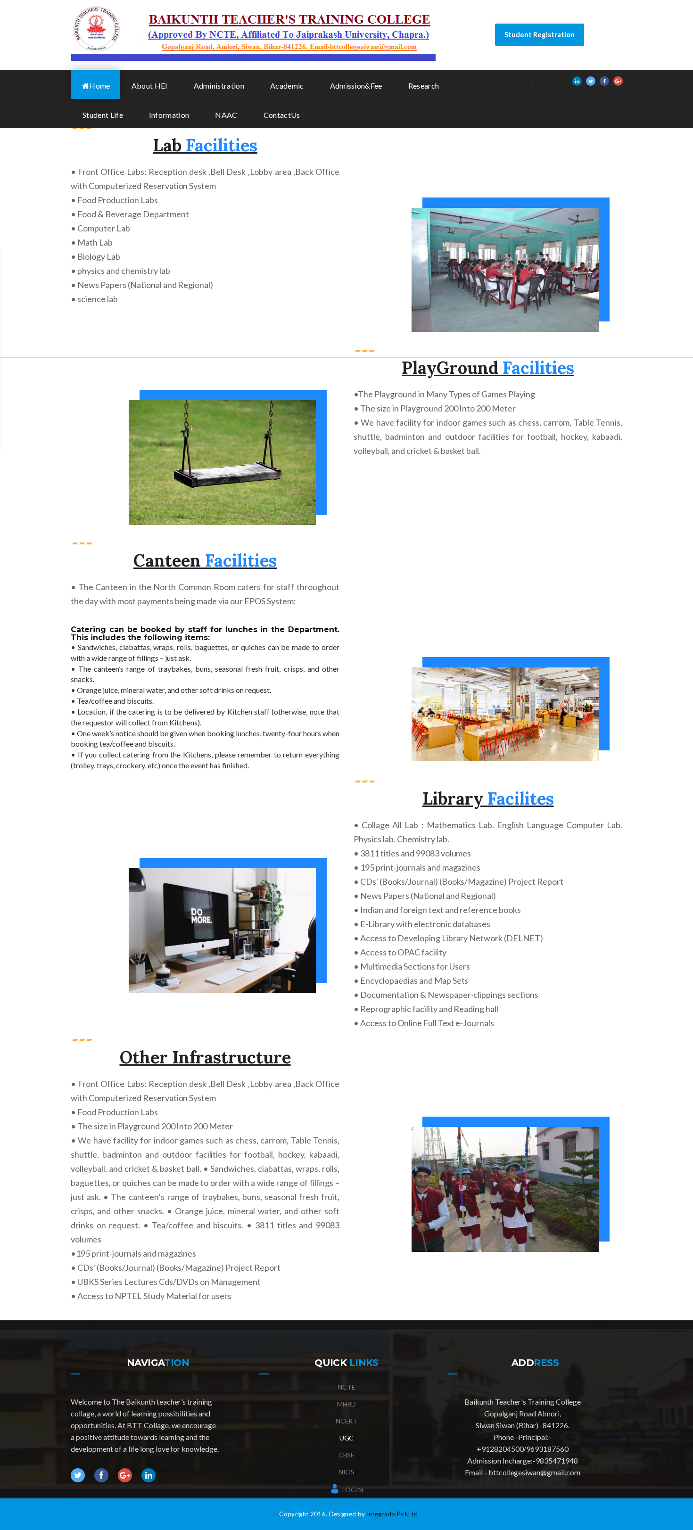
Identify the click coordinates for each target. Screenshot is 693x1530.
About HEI (150, 85)
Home (99, 85)
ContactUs (282, 114)
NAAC (226, 114)
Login (352, 1490)
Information (169, 114)
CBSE (346, 1455)
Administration (219, 85)
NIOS (346, 1472)
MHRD (346, 1404)
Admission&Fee (356, 85)
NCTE (346, 1387)
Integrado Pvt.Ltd (392, 1514)
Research (423, 85)
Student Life (102, 114)
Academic (287, 85)
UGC (346, 1438)
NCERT (347, 1421)
